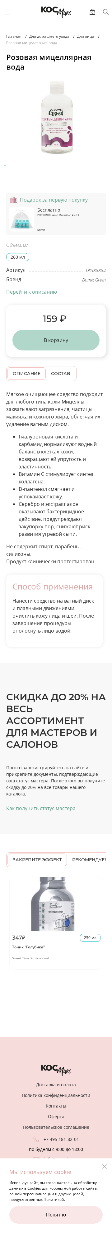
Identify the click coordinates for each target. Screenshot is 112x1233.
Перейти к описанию (31, 291)
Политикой (54, 1199)
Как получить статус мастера (41, 808)
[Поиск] (106, 12)
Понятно (56, 1214)
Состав (60, 373)
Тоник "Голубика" (28, 947)
